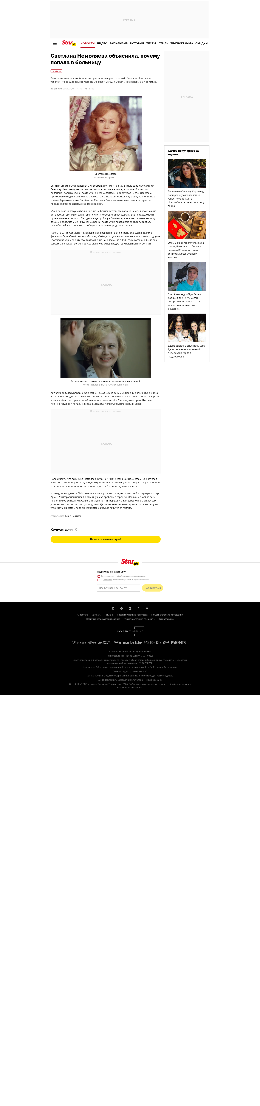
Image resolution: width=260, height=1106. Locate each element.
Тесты (151, 43)
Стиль (163, 43)
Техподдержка (166, 619)
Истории (137, 43)
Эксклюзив (119, 43)
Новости (87, 43)
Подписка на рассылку (111, 571)
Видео (102, 43)
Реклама (109, 615)
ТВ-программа (181, 43)
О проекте (82, 615)
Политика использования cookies (103, 619)
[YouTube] (147, 608)
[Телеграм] (121, 608)
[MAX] (113, 608)
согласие (109, 576)
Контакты (96, 615)
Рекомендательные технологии (139, 619)
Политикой (107, 580)
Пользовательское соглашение (167, 615)
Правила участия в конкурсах (132, 615)
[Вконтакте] (130, 608)
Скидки (201, 43)
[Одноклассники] (138, 608)
